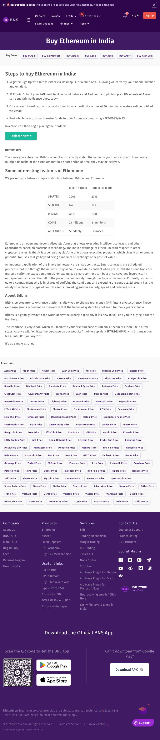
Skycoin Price (51, 478)
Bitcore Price (64, 378)
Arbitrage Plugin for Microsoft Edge (93, 586)
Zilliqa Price (141, 501)
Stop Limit (87, 566)
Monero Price (89, 447)
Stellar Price (59, 486)
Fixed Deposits (44, 23)
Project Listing (128, 536)
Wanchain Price (114, 494)
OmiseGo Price (110, 455)
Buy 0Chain (29, 55)
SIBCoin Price (72, 478)
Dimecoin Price (104, 401)
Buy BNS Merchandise (56, 554)
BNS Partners (127, 542)
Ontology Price (12, 463)
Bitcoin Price (137, 370)
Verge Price (50, 494)
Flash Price (36, 424)
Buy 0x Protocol (51, 55)
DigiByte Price (58, 401)
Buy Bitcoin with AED (55, 582)
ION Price (91, 432)
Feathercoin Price (14, 424)
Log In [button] (135, 15)
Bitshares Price (113, 378)
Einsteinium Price (36, 409)
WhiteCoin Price (13, 501)
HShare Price (130, 424)
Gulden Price (109, 424)
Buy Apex (90, 55)
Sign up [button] (149, 15)
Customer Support (130, 529)
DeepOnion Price (13, 401)
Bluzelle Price (12, 386)
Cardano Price (132, 386)
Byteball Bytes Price (83, 386)
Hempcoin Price (13, 432)
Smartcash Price (96, 478)
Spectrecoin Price (121, 478)
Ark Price (91, 370)
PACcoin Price (55, 463)
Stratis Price (80, 486)
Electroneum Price (84, 409)
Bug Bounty (10, 548)
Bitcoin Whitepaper (54, 606)
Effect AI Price (12, 409)
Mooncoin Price (33, 455)
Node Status (88, 560)
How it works (11, 566)
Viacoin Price (92, 494)
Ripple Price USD (53, 588)
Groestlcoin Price (85, 424)
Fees (6, 554)
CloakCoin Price (13, 394)
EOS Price (105, 409)
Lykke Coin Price (109, 440)
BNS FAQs (9, 536)
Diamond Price (81, 401)
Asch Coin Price (70, 370)
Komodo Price (131, 432)
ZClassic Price (101, 501)
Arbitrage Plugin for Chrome (98, 572)
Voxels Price (137, 494)
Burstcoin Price (57, 386)
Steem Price (39, 486)
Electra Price (60, 409)
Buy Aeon (107, 55)
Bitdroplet (48, 529)
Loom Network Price (60, 440)
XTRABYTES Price (58, 501)
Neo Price (53, 455)
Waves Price (35, 501)
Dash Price (81, 394)
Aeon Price (10, 370)
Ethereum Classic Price (63, 417)
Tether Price (147, 486)
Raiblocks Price (72, 470)
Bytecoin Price (110, 386)
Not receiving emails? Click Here (98, 596)
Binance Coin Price (112, 370)
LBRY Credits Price (14, 440)
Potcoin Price (11, 470)
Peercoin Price (77, 463)
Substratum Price (103, 486)
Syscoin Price (126, 486)
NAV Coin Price (111, 447)
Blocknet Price (34, 386)
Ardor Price (29, 370)
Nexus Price (132, 455)
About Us (9, 529)
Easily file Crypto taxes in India (97, 606)
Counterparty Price (38, 394)
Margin (55, 16)
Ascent (46, 536)
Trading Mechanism (93, 536)
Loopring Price (133, 440)
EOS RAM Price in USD (56, 600)
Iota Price (73, 432)
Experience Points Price (117, 417)
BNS (83, 529)
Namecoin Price (134, 447)
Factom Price (90, 417)
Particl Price (34, 463)
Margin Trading (90, 542)
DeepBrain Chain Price (127, 394)
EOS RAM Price (12, 417)
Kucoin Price (109, 432)
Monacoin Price (66, 447)
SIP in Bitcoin (50, 576)
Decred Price (37, 401)
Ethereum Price (36, 417)
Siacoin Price (30, 478)
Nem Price (71, 455)
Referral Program (14, 560)
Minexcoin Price (43, 447)
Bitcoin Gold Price (88, 378)
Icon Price (33, 432)
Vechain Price (29, 494)
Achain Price (48, 370)
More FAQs (10, 542)
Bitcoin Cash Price (40, 378)
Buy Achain (72, 55)
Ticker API (86, 554)
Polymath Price (118, 463)
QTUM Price (50, 470)
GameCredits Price (59, 424)
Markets (40, 16)
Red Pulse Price (96, 470)
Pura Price (31, 470)
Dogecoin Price (127, 401)
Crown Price (62, 394)
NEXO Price (89, 455)
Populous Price (142, 463)
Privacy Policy (97, 724)
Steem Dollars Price (15, 486)
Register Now (19, 136)
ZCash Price (80, 501)
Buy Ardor (124, 55)
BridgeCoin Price (137, 378)
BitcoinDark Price (14, 378)
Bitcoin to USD (51, 594)
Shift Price (10, 478)
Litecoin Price (86, 440)
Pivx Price (97, 463)
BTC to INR (49, 570)
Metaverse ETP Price (15, 447)
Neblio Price (11, 455)
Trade (70, 16)
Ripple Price (119, 470)
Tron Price (10, 494)
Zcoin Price (122, 501)
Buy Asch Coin (144, 55)
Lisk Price (37, 440)
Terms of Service (70, 724)
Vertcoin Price (71, 494)
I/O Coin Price (54, 432)
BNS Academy (51, 548)
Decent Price (101, 394)
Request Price (140, 470)
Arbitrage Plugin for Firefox (98, 578)
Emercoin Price (126, 409)
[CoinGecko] (150, 568)
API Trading (87, 548)
